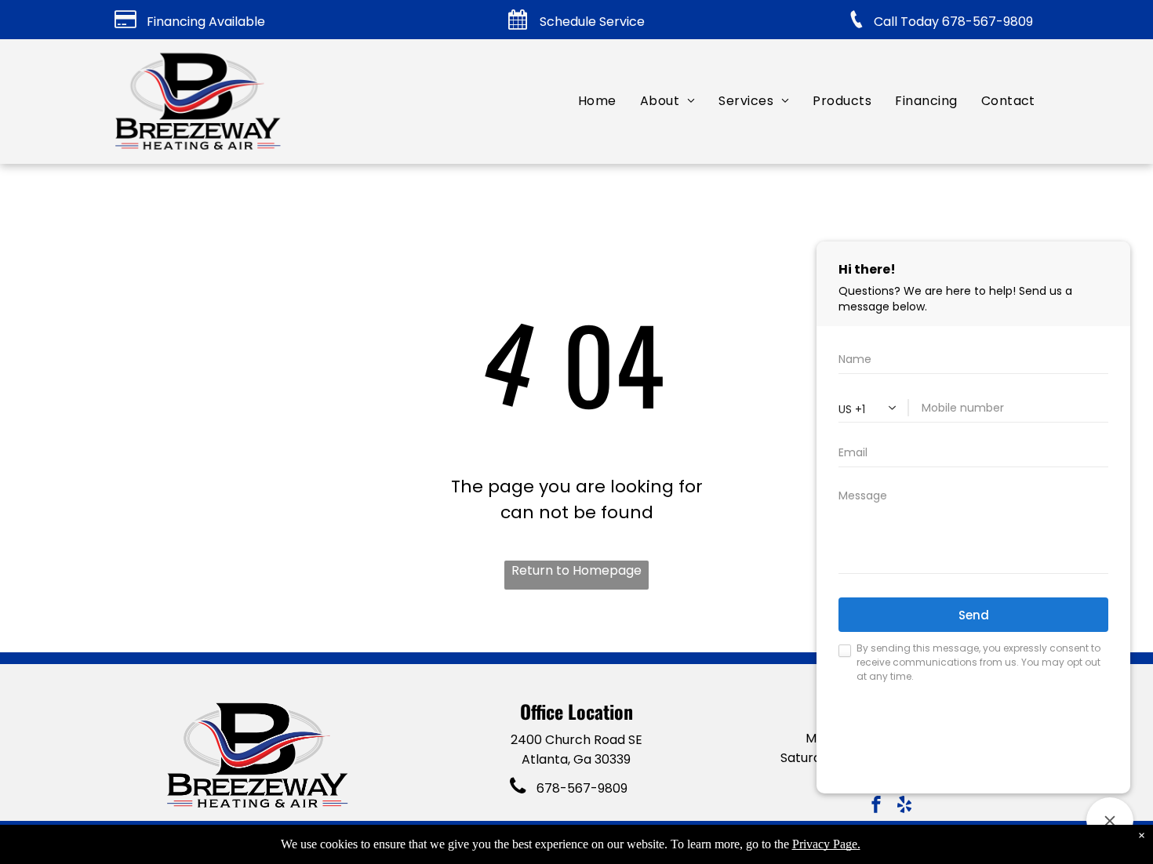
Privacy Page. (826, 844)
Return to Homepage (576, 570)
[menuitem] (597, 100)
